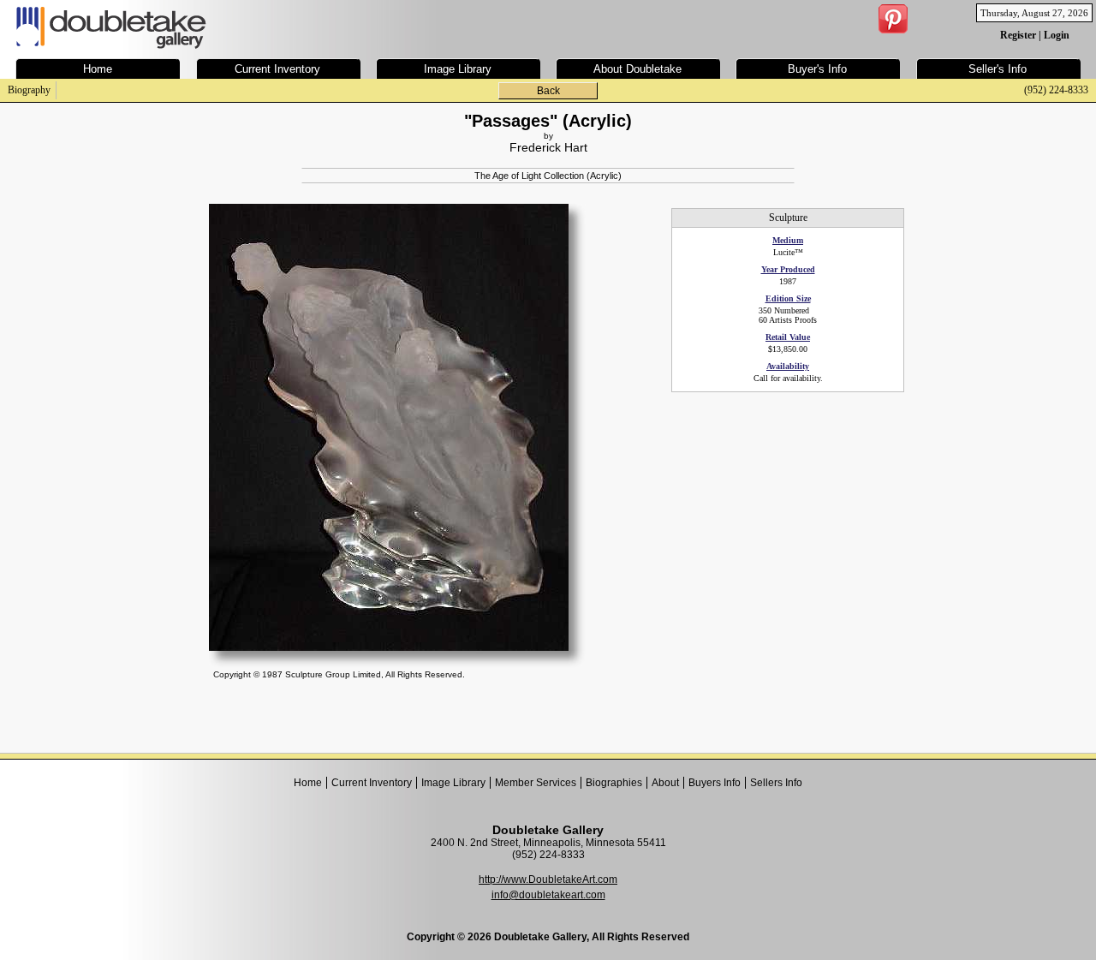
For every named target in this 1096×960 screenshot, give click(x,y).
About (665, 783)
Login (1056, 35)
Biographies (614, 783)
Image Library (453, 783)
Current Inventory (371, 783)
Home (308, 783)
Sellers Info (776, 783)
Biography (29, 90)
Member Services (535, 783)
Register (1018, 35)
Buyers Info (714, 783)
